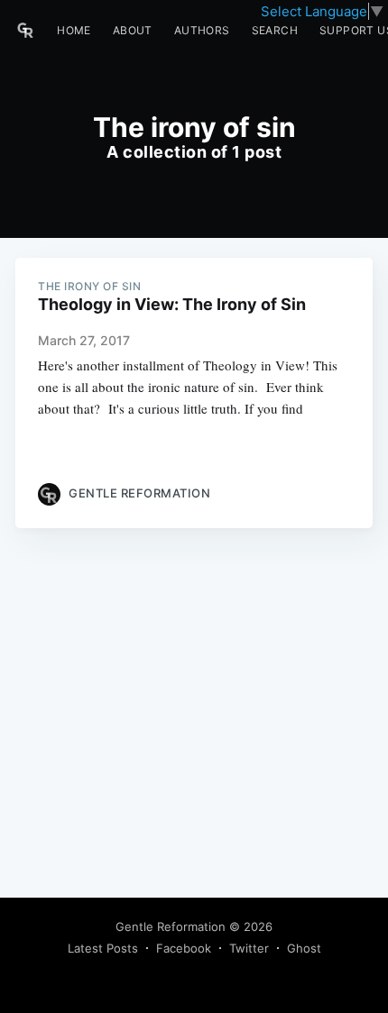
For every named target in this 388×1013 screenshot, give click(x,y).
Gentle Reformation (170, 926)
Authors (202, 30)
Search (275, 30)
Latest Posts (103, 948)
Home (74, 30)
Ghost (304, 948)
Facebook (183, 948)
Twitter (249, 948)
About (132, 30)
